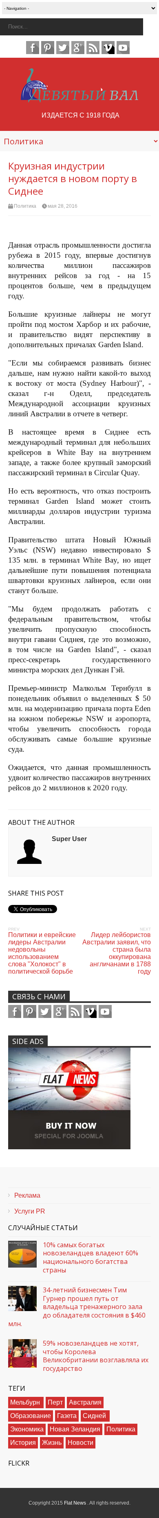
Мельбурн (26, 1402)
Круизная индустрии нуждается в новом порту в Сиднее (72, 178)
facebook (32, 47)
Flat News (75, 1503)
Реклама (27, 1195)
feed (92, 47)
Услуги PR (29, 1211)
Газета (67, 1415)
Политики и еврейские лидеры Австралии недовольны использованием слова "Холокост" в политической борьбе (42, 953)
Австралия (85, 1402)
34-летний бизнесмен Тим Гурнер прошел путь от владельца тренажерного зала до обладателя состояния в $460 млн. (77, 1307)
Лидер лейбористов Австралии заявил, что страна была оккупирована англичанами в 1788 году (116, 953)
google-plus (77, 47)
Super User (69, 838)
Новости (80, 1442)
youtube (123, 47)
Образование (30, 1415)
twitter (62, 47)
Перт (55, 1402)
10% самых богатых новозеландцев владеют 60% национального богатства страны (90, 1257)
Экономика (27, 1429)
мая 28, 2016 (62, 206)
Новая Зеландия (75, 1429)
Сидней (95, 1415)
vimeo (108, 47)
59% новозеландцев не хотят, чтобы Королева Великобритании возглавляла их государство (95, 1356)
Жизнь (52, 1442)
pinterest (47, 47)
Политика (25, 206)
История (23, 1442)
